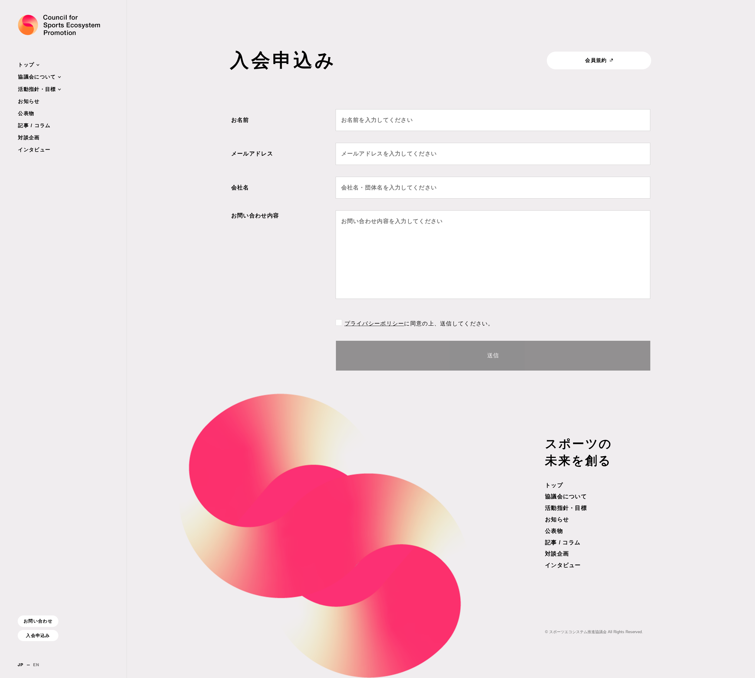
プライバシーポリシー (374, 323)
